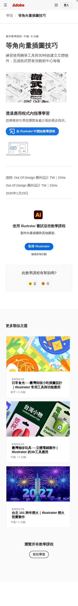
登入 (66, 5)
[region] (38, 367)
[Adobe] (18, 5)
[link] (9, 16)
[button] (56, 5)
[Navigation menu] (5, 5)
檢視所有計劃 (39, 254)
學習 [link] (9, 15)
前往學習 (39, 554)
